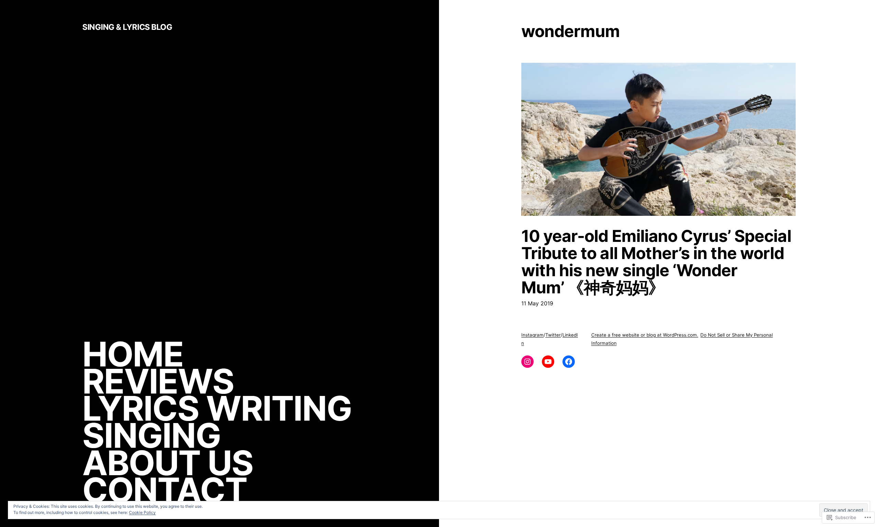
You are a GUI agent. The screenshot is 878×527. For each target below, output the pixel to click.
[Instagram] (527, 361)
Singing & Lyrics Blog (127, 27)
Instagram (532, 335)
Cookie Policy (142, 512)
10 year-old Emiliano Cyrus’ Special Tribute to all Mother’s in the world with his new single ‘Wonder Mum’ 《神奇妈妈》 (656, 261)
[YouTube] (548, 361)
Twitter (553, 335)
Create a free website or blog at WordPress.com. (644, 335)
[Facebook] (568, 361)
